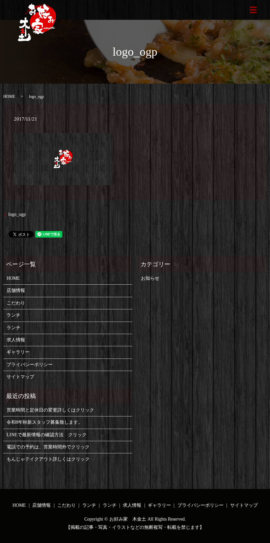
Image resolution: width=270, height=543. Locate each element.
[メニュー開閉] (253, 10)
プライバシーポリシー (30, 364)
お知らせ (150, 278)
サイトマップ (20, 376)
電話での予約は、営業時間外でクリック (48, 446)
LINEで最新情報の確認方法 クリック (47, 434)
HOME (9, 96)
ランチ (13, 315)
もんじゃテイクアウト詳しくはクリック (48, 459)
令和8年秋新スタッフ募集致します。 (45, 422)
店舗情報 (16, 290)
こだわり (16, 302)
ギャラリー (18, 352)
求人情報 (16, 339)
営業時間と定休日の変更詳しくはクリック (50, 410)
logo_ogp (17, 214)
